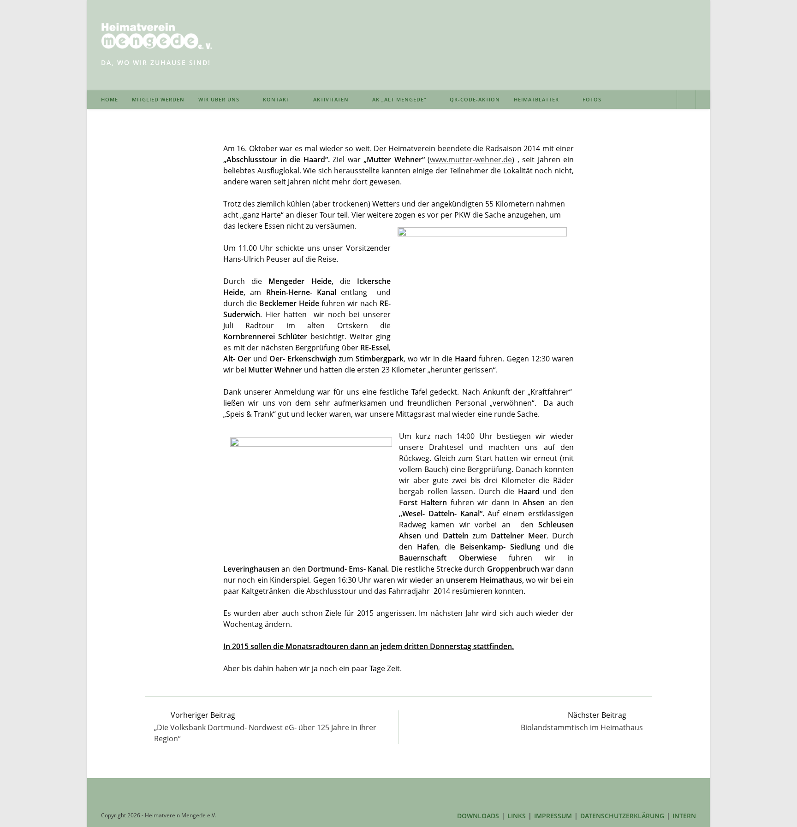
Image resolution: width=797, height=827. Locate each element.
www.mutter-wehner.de (471, 159)
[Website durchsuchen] (686, 100)
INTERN (684, 815)
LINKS (516, 815)
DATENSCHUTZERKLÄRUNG (622, 815)
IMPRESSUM (553, 815)
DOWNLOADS (478, 815)
